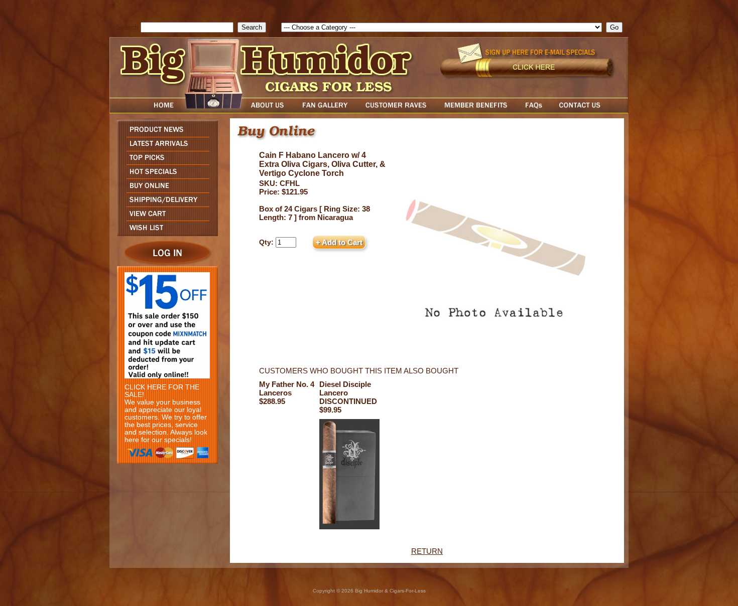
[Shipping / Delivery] (165, 203)
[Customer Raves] (396, 110)
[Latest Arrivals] (165, 148)
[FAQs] (533, 110)
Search (127, 27)
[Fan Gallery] (324, 110)
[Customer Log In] (165, 263)
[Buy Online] (165, 189)
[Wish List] (165, 233)
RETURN (427, 551)
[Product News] (165, 134)
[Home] (144, 110)
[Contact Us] (590, 110)
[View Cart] (165, 218)
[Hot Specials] (165, 175)
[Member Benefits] (476, 110)
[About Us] (270, 110)
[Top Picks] (165, 161)
